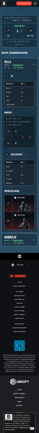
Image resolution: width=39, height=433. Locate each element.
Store (19, 390)
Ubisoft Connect (19, 394)
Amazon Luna (19, 318)
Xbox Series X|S (19, 299)
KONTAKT (19, 413)
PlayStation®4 (19, 311)
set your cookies (10, 429)
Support (19, 405)
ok (32, 428)
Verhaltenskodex (20, 331)
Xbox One (19, 303)
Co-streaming (22, 3)
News (19, 401)
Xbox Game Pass (19, 295)
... (5, 20)
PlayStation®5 (19, 307)
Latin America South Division (16, 18)
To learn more (23, 427)
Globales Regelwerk (19, 328)
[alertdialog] (19, 423)
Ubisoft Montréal (19, 286)
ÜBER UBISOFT (19, 397)
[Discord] (19, 256)
